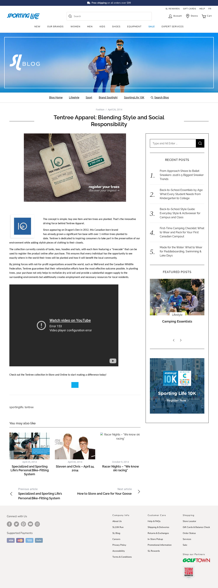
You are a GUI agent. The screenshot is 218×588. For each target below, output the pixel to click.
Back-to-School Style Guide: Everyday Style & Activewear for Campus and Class (180, 213)
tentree (29, 407)
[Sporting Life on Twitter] (16, 524)
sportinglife (16, 407)
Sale (152, 26)
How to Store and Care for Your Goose (104, 491)
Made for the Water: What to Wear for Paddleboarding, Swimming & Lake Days (181, 251)
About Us (117, 521)
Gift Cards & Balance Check (196, 527)
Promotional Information (160, 545)
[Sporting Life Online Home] (23, 16)
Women (75, 26)
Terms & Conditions (122, 556)
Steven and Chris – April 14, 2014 (75, 468)
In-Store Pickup (155, 539)
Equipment (134, 26)
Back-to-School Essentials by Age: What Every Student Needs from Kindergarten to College (181, 194)
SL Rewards (154, 551)
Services (187, 539)
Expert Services (173, 26)
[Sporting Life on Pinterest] (23, 524)
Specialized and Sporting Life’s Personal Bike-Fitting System (30, 470)
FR (209, 8)
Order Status (189, 533)
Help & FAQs (154, 521)
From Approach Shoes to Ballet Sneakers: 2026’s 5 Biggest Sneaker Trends (182, 175)
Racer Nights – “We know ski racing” (120, 468)
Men (90, 26)
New (37, 26)
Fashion (100, 109)
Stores (194, 15)
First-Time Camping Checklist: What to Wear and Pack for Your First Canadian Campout (182, 232)
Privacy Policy (119, 545)
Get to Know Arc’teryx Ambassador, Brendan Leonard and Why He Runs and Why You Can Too (177, 327)
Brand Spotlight (177, 314)
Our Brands (55, 26)
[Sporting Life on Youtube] (30, 524)
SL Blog (116, 533)
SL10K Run (117, 527)
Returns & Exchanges (158, 533)
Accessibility (118, 551)
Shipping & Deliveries (158, 527)
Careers (116, 539)
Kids (102, 26)
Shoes (116, 26)
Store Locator (189, 521)
